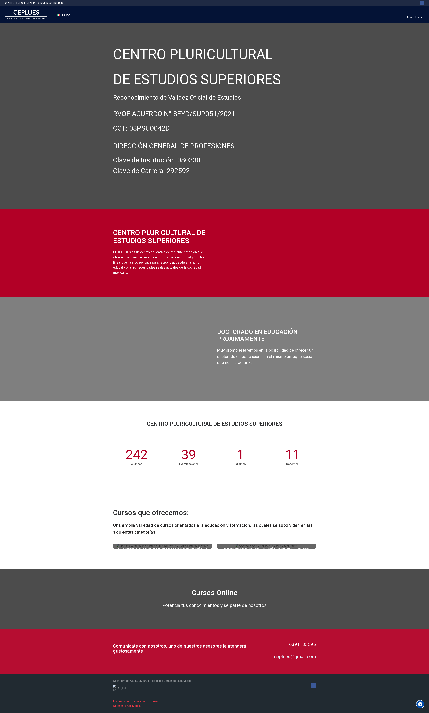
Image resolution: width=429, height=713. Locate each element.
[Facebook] (422, 3)
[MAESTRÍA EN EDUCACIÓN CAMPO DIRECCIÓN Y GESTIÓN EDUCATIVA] (26, 14)
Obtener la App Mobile (127, 705)
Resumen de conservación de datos (135, 701)
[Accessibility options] (420, 704)
